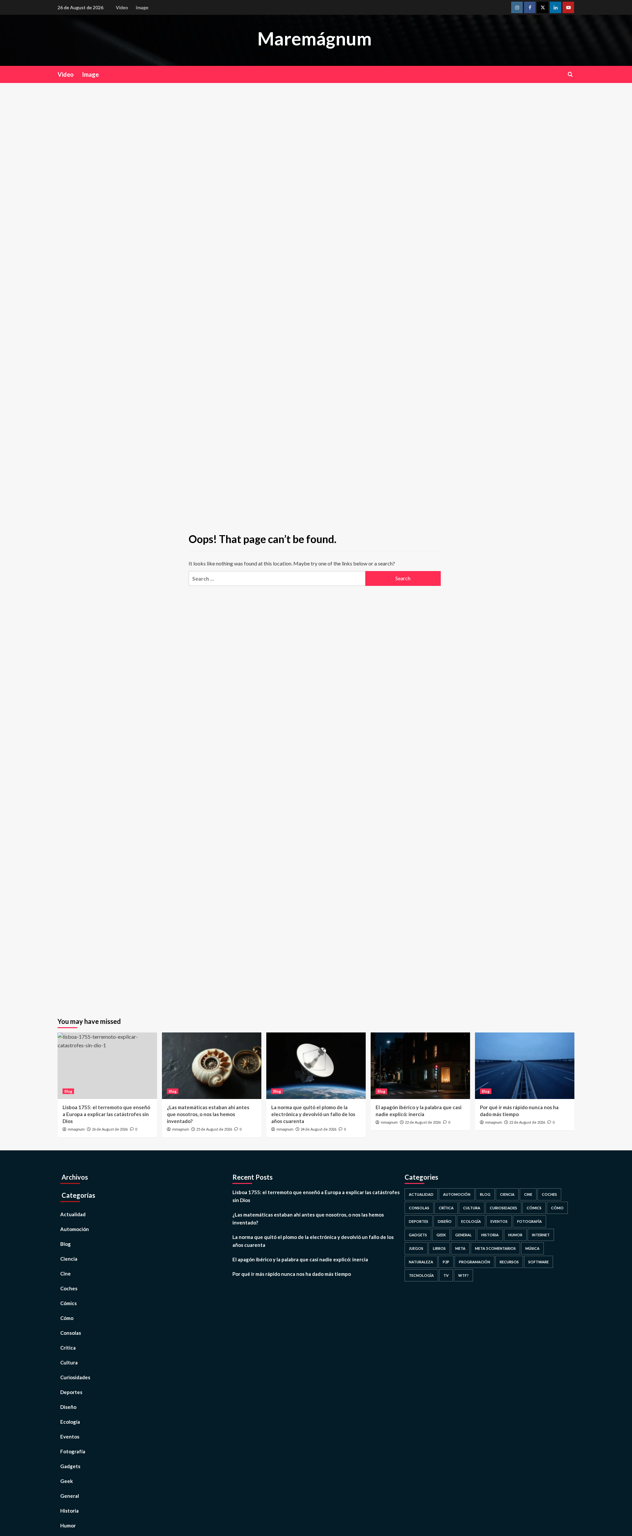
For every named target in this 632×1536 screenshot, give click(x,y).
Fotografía (72, 1451)
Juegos (416, 1248)
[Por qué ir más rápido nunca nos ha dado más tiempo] (524, 1065)
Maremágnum (314, 38)
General (69, 1496)
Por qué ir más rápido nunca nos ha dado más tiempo (291, 1274)
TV (446, 1275)
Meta (460, 1248)
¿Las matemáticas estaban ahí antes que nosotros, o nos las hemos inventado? (208, 1114)
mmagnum (76, 1129)
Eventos (69, 1437)
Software (538, 1262)
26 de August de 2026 (110, 1129)
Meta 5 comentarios (495, 1248)
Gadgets (70, 1466)
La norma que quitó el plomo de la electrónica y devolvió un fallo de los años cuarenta (313, 1114)
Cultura (69, 1362)
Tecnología (421, 1275)
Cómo (66, 1318)
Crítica (68, 1348)
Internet (541, 1235)
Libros (439, 1248)
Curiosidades (75, 1377)
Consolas (70, 1333)
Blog (68, 1091)
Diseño (68, 1407)
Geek (66, 1481)
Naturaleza (421, 1262)
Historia (69, 1511)
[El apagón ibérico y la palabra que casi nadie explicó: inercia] (420, 1065)
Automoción (74, 1229)
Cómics (68, 1303)
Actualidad (73, 1214)
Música (532, 1248)
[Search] (570, 74)
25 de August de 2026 (214, 1129)
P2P (446, 1262)
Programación (474, 1262)
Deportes (71, 1392)
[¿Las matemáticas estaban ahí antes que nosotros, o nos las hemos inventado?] (211, 1065)
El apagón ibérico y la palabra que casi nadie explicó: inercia (300, 1259)
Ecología (70, 1422)
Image (142, 7)
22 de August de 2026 (423, 1122)
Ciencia (68, 1259)
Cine (65, 1273)
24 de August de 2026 (318, 1129)
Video (122, 7)
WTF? (463, 1275)
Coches (68, 1288)
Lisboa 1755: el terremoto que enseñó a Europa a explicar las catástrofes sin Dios (106, 1114)
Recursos (509, 1262)
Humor (68, 1525)
